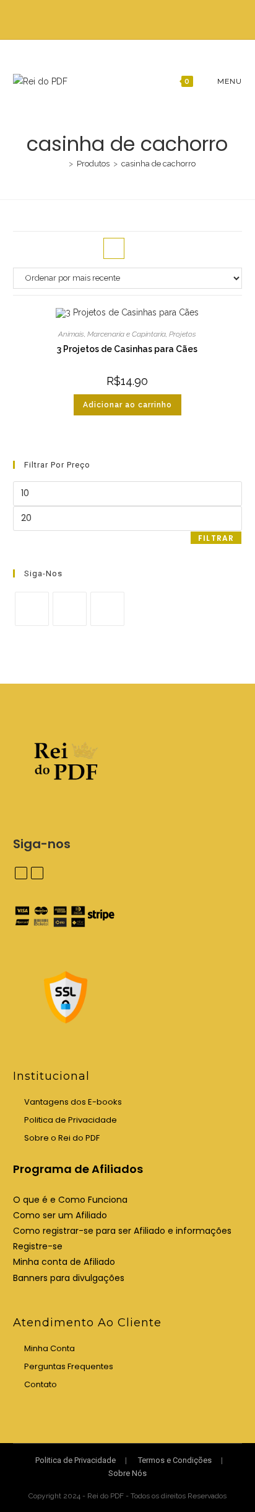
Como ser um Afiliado (60, 1215)
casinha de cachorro (158, 163)
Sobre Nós (127, 1473)
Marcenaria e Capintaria (126, 334)
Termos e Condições (175, 1460)
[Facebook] (32, 609)
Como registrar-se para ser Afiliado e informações (122, 1231)
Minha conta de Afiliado (64, 1262)
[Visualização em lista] (141, 248)
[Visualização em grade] (113, 248)
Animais (71, 334)
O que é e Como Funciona (70, 1199)
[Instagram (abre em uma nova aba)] (134, 18)
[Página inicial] (62, 163)
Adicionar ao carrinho (127, 405)
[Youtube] (107, 609)
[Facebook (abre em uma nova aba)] (122, 18)
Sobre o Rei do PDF (62, 1138)
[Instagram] (70, 609)
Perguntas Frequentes (68, 1366)
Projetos (182, 334)
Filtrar (216, 538)
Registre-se (38, 1246)
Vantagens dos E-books (73, 1102)
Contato (40, 1384)
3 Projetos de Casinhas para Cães (127, 349)
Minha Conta (49, 1348)
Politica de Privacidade (70, 1120)
